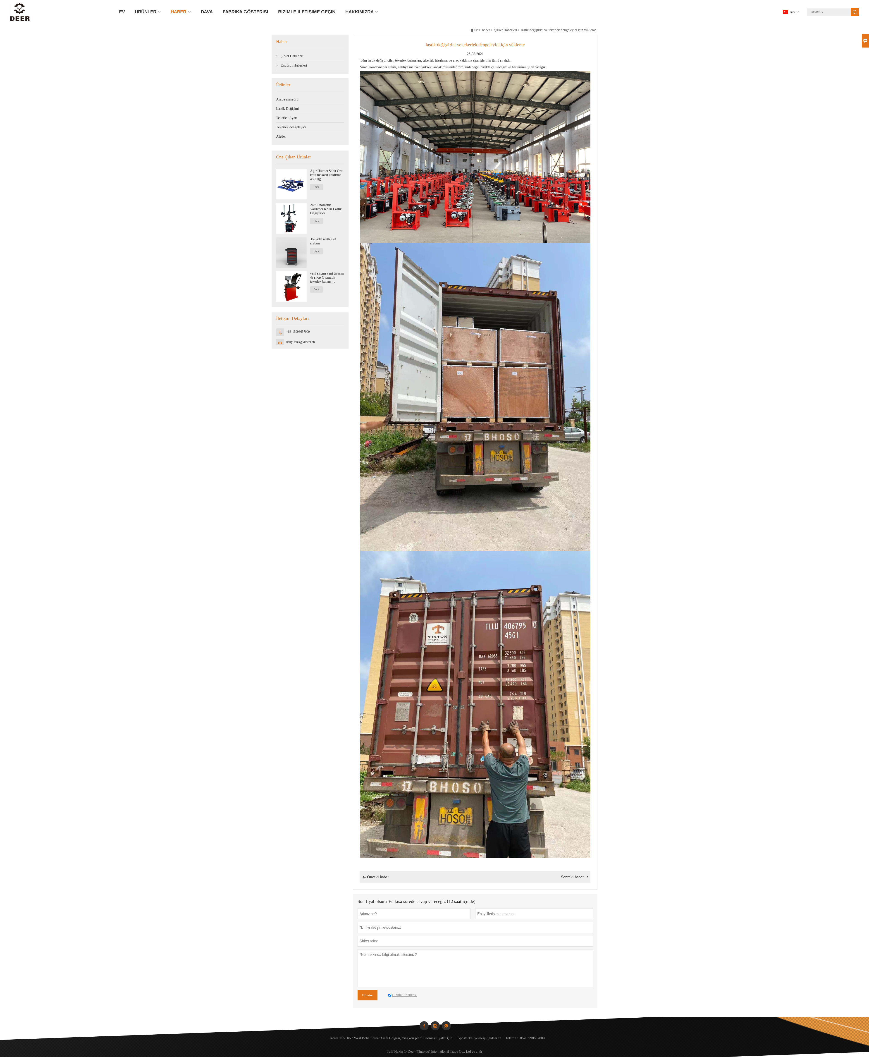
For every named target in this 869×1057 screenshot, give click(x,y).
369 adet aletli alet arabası (323, 241)
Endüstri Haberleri (294, 65)
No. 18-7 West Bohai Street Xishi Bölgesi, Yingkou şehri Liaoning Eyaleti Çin (396, 1038)
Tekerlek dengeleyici (291, 127)
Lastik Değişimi (287, 108)
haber (486, 30)
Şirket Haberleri (505, 30)
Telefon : (511, 1038)
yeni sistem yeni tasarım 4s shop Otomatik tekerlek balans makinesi (327, 277)
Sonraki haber (574, 877)
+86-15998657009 (298, 331)
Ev (474, 30)
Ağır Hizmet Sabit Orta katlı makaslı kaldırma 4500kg (326, 175)
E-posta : (462, 1038)
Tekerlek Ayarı (286, 118)
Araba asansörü (287, 99)
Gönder (367, 995)
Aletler (281, 136)
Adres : (335, 1038)
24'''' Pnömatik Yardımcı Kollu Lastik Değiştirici (326, 209)
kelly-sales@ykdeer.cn (300, 342)
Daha (316, 187)
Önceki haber (375, 877)
